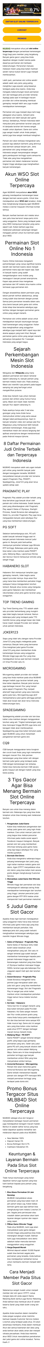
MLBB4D (6, 48)
